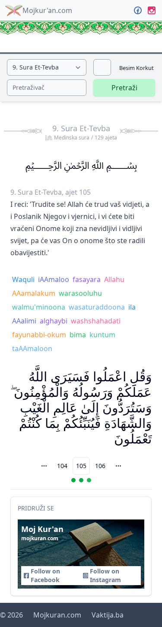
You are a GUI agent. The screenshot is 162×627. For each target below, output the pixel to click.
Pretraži (124, 87)
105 (81, 466)
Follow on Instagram (105, 575)
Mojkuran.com (57, 615)
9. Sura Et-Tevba (84, 132)
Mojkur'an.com (47, 10)
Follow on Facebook (45, 575)
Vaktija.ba (108, 615)
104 (62, 466)
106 (100, 466)
